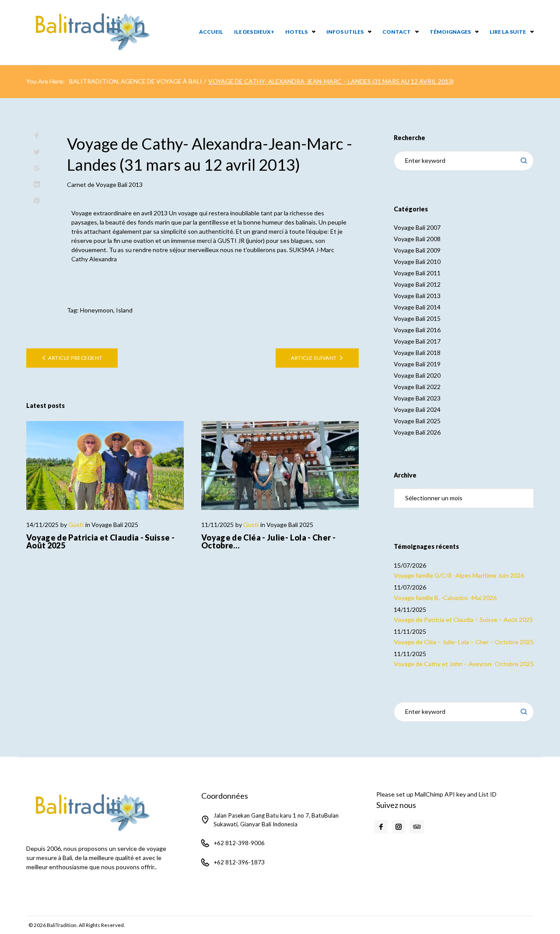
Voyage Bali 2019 (417, 364)
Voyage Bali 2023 (417, 398)
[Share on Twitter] (37, 152)
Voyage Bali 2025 (114, 524)
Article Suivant (313, 358)
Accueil (211, 31)
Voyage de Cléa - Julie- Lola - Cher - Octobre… (268, 541)
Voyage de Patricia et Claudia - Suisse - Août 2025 (100, 541)
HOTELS (296, 31)
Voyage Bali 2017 (417, 341)
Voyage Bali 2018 (417, 352)
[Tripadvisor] (417, 826)
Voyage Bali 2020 (417, 375)
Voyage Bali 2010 (417, 261)
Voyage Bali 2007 (417, 227)
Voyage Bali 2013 (119, 184)
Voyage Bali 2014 (417, 307)
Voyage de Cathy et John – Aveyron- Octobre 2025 (464, 663)
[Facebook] (381, 826)
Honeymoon (96, 310)
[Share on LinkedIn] (37, 184)
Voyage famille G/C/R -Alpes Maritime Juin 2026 (459, 575)
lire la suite (508, 31)
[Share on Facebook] (37, 136)
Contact (396, 31)
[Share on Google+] (37, 168)
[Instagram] (398, 826)
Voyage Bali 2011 (417, 273)
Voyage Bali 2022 (417, 386)
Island (124, 310)
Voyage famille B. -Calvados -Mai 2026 (445, 597)
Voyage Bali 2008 (417, 238)
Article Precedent (75, 358)
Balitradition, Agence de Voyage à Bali (135, 81)
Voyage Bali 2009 (417, 250)
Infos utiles (345, 31)
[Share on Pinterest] (37, 200)
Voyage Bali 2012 (417, 284)
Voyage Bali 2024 (417, 409)
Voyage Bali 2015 (417, 318)
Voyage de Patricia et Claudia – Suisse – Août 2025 (463, 619)
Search (524, 161)
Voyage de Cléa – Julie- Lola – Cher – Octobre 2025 (464, 642)
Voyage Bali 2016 (417, 330)
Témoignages (450, 31)
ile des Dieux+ (254, 31)
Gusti (76, 524)
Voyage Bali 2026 (417, 432)
